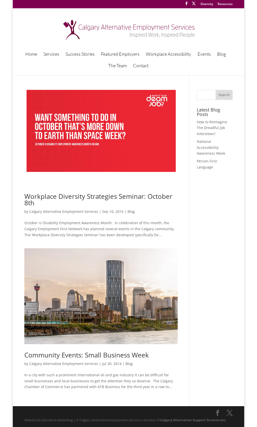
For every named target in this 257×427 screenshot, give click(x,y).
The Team (117, 66)
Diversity (207, 4)
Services (51, 54)
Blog (221, 54)
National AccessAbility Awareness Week (211, 147)
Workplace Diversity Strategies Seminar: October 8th (98, 199)
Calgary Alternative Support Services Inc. (193, 420)
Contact (141, 66)
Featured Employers (120, 54)
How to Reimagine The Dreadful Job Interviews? (212, 127)
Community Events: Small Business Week (86, 354)
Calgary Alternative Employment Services (63, 211)
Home (31, 54)
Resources (225, 4)
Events (204, 54)
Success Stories (80, 54)
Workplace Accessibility (168, 54)
